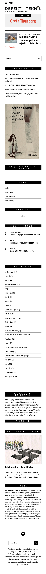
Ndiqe (23, 215)
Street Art (8, 359)
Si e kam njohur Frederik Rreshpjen (16, 355)
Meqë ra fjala (9, 322)
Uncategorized (36, 34)
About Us (8, 276)
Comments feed (10, 196)
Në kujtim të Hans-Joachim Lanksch (16, 334)
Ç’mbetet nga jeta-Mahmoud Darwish (25, 234)
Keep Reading (10, 47)
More (36, 477)
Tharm (7, 368)
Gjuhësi (7, 301)
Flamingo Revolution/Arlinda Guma (24, 242)
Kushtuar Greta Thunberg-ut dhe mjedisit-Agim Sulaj (30, 40)
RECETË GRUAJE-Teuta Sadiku (22, 250)
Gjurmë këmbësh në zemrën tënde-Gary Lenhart (20, 89)
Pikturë (7, 343)
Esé (6, 288)
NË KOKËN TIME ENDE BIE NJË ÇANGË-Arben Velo (20, 85)
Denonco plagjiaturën (11, 284)
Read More (31, 415)
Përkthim (8, 338)
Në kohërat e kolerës (11, 330)
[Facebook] (40, 2)
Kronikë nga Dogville (11, 309)
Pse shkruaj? (9, 351)
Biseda (7, 280)
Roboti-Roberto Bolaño (12, 74)
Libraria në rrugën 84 (11, 318)
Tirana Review (9, 372)
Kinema (7, 305)
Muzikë (7, 326)
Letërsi (7, 313)
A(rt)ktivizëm (9, 272)
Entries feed (9, 192)
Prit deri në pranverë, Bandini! (14, 347)
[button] (39, 58)
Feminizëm (8, 292)
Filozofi (7, 297)
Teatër (7, 364)
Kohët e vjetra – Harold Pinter (19, 467)
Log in (6, 188)
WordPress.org (9, 200)
